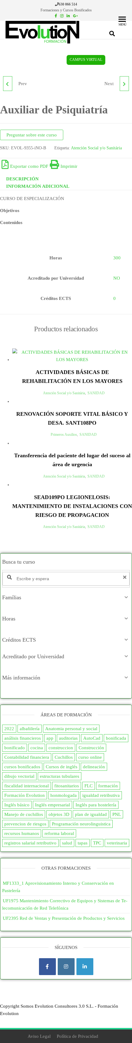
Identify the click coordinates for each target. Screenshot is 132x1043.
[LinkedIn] (84, 966)
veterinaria (117, 842)
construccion (61, 747)
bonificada (116, 738)
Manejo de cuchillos (23, 814)
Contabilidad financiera (26, 757)
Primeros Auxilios (64, 434)
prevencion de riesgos (25, 823)
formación (108, 785)
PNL (116, 814)
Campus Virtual (86, 60)
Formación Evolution (24, 795)
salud (67, 842)
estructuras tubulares (59, 776)
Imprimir (68, 166)
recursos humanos (21, 833)
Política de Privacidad (77, 1036)
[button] (66, 597)
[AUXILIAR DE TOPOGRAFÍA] (124, 83)
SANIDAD (96, 393)
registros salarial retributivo (30, 842)
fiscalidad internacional (26, 785)
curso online (90, 757)
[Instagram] (66, 966)
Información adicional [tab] (37, 186)
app (49, 738)
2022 (9, 728)
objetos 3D (59, 814)
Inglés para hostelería (96, 804)
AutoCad (91, 738)
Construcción (91, 747)
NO (116, 278)
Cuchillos (64, 757)
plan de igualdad (91, 814)
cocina (36, 747)
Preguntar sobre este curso (31, 134)
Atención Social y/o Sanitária (96, 148)
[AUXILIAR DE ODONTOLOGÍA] (7, 83)
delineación (94, 766)
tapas (82, 842)
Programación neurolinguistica (81, 823)
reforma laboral (59, 833)
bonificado (14, 747)
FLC (88, 785)
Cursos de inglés (61, 766)
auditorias (68, 738)
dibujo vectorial (19, 776)
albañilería (30, 728)
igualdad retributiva (101, 795)
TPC (97, 842)
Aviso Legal (39, 1036)
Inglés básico (16, 804)
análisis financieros (22, 738)
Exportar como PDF (29, 166)
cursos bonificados (22, 766)
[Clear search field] (126, 577)
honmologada (63, 795)
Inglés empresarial (52, 804)
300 (117, 257)
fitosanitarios (66, 785)
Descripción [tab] (22, 178)
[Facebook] (47, 966)
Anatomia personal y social (71, 728)
